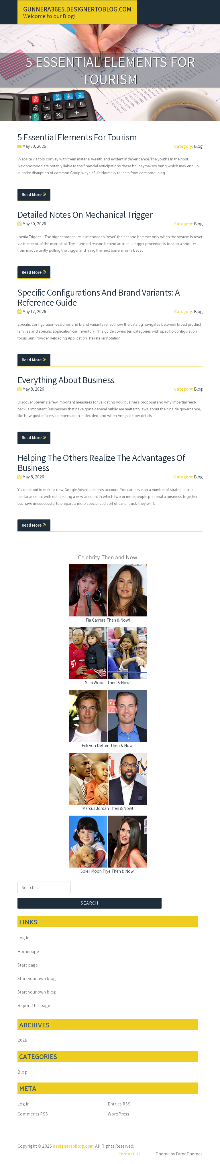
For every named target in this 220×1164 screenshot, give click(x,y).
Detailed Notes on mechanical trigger (84, 214)
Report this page (33, 1005)
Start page (27, 965)
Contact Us (129, 1154)
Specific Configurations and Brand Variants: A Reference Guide (98, 297)
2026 (22, 1040)
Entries (119, 1104)
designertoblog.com (73, 1146)
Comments (32, 1114)
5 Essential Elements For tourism (77, 137)
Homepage (28, 951)
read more (32, 194)
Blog (198, 146)
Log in (23, 938)
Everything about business (65, 380)
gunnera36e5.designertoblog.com (77, 9)
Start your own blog (36, 978)
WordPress (118, 1114)
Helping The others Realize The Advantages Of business (101, 462)
